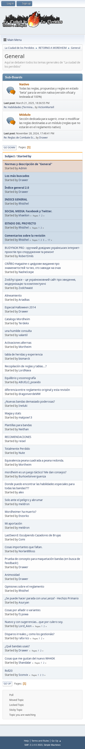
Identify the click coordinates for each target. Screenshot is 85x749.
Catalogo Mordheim (17, 319)
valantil (23, 335)
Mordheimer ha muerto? (20, 512)
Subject (10, 156)
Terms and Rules (40, 740)
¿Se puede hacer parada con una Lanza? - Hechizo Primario (42, 598)
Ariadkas (24, 300)
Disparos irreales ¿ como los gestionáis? (29, 634)
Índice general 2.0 (17, 188)
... (46, 240)
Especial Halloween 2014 (20, 307)
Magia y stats (13, 413)
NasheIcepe (26, 272)
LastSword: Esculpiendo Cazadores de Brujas (33, 535)
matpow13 (25, 417)
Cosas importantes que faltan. (23, 547)
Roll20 (9, 671)
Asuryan (24, 602)
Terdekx (24, 323)
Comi (22, 539)
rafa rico (24, 638)
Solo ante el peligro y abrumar (24, 500)
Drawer (43, 137)
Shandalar (25, 662)
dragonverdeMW (29, 394)
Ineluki (23, 406)
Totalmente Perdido (17, 449)
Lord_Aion (25, 626)
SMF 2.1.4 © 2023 (33, 745)
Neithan (24, 429)
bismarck (24, 358)
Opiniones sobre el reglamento (24, 586)
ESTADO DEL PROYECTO (20, 223)
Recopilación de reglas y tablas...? (26, 366)
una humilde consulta (18, 331)
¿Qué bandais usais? (17, 646)
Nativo (24, 84)
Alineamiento (13, 295)
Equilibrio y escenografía (20, 378)
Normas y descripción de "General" (28, 164)
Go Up (7, 683)
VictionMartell (46, 107)
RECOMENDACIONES (18, 437)
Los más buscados (17, 176)
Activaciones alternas (18, 343)
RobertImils (26, 256)
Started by (24, 156)
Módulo (25, 114)
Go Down (9, 147)
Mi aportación (13, 523)
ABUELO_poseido (30, 382)
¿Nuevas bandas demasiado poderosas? (30, 401)
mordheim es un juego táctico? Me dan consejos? (35, 472)
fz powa (23, 614)
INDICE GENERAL (16, 199)
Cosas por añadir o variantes (22, 610)
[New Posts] (11, 90)
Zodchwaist (26, 288)
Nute (22, 453)
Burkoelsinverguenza (32, 476)
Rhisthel (24, 203)
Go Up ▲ (56, 740)
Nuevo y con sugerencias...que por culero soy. (34, 622)
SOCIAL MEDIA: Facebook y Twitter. (28, 211)
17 (49, 240)
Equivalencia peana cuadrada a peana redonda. (34, 460)
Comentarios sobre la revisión (25, 235)
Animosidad (12, 575)
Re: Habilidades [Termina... (19, 107)
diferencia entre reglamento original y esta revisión (37, 390)
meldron (24, 504)
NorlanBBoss (27, 551)
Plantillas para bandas (18, 425)
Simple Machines (52, 745)
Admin (23, 168)
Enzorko (24, 516)
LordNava (25, 370)
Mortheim (25, 347)
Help (26, 740)
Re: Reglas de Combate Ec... (19, 137)
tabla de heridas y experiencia (23, 354)
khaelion (24, 215)
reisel (22, 441)
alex (21, 492)
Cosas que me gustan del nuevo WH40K (30, 658)
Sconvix (23, 675)
